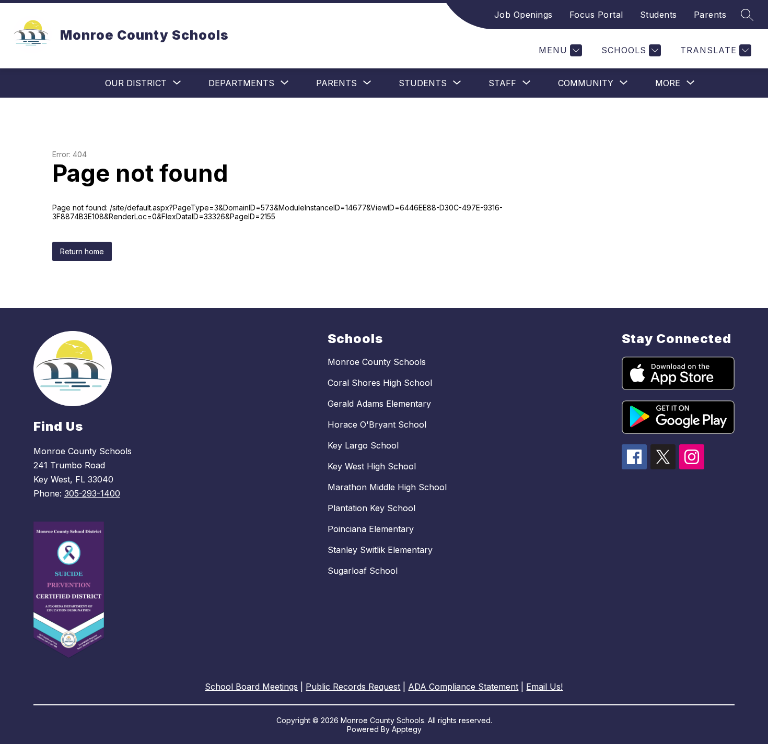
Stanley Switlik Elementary (380, 550)
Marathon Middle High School (387, 487)
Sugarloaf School (363, 570)
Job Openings (523, 14)
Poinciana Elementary (371, 529)
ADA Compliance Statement (463, 686)
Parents (710, 14)
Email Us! (544, 686)
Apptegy (407, 729)
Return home (82, 251)
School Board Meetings (251, 686)
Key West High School (372, 466)
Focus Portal (596, 14)
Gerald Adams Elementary (379, 403)
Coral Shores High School (380, 382)
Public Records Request (353, 686)
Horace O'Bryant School (377, 424)
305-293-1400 (92, 493)
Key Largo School (363, 445)
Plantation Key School (371, 508)
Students (658, 14)
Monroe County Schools (377, 362)
